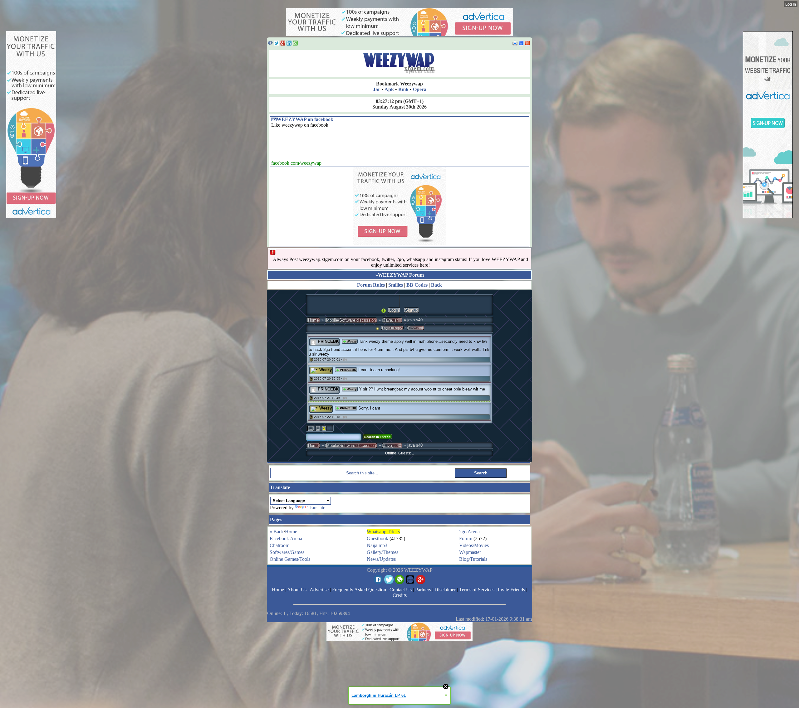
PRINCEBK (328, 341)
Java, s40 (392, 320)
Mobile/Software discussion (351, 320)
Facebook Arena (286, 538)
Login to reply (392, 328)
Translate (316, 507)
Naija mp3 (377, 545)
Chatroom (279, 545)
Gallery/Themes (382, 552)
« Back (277, 531)
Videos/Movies (474, 545)
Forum (465, 538)
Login (394, 310)
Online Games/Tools (290, 559)
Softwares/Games (287, 552)
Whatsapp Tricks (383, 531)
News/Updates (381, 559)
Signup (411, 310)
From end (415, 328)
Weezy (351, 341)
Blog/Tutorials (473, 559)
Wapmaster (470, 552)
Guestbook (377, 538)
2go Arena (469, 531)
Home (313, 320)
